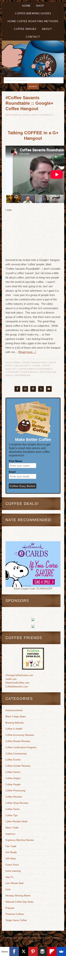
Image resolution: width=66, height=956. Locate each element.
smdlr (9, 375)
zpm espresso (22, 375)
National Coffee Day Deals (20, 901)
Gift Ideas (11, 858)
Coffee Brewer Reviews (18, 741)
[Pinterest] (33, 951)
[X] (23, 951)
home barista (29, 372)
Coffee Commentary (33, 362)
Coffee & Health (14, 728)
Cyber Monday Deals (17, 821)
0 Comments (45, 115)
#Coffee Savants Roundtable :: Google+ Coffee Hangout (29, 103)
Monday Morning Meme (18, 895)
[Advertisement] (37, 235)
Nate (35, 115)
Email (12, 471)
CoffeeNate (13, 372)
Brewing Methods (15, 722)
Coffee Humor (13, 772)
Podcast (10, 908)
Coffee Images (25, 28)
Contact (33, 36)
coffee (36, 365)
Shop (40, 5)
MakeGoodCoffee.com (17, 682)
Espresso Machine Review (20, 840)
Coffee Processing (15, 790)
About (45, 28)
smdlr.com (11, 679)
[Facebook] (14, 951)
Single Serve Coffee (16, 920)
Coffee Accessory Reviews (20, 735)
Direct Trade (12, 827)
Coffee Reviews (14, 796)
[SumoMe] (61, 951)
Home (26, 5)
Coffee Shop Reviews (17, 803)
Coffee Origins (13, 778)
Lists (8, 889)
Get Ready (11, 852)
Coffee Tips (12, 815)
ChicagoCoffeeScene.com (19, 675)
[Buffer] (42, 951)
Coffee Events (13, 759)
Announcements (14, 710)
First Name (15, 461)
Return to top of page (33, 934)
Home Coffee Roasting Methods (33, 21)
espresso (10, 833)
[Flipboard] (51, 951)
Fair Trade (11, 846)
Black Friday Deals (16, 716)
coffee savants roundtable (35, 369)
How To (9, 877)
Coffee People (13, 784)
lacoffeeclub (47, 372)
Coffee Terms (13, 809)
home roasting (13, 871)
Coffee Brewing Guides (33, 13)
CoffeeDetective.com (17, 686)
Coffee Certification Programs (21, 747)
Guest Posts (12, 864)
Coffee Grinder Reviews (18, 766)
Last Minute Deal (14, 883)
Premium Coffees (15, 914)
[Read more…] (27, 352)
